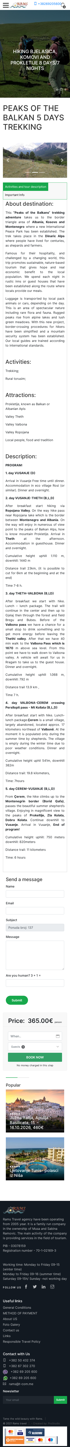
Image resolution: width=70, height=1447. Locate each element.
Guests (17, 1046)
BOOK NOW (35, 1057)
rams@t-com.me (20, 1384)
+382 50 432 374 (21, 1360)
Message (12, 937)
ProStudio (54, 1423)
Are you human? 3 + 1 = (23, 975)
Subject (11, 920)
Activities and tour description (25, 187)
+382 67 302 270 (21, 1366)
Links (6, 1336)
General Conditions (17, 1307)
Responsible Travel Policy (21, 1341)
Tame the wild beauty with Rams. (23, 1418)
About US (10, 1319)
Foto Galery (11, 1324)
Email (10, 903)
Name (10, 886)
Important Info (14, 195)
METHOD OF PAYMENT (20, 1313)
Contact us (11, 1330)
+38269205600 (49, 4)
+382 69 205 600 (23, 1372)
